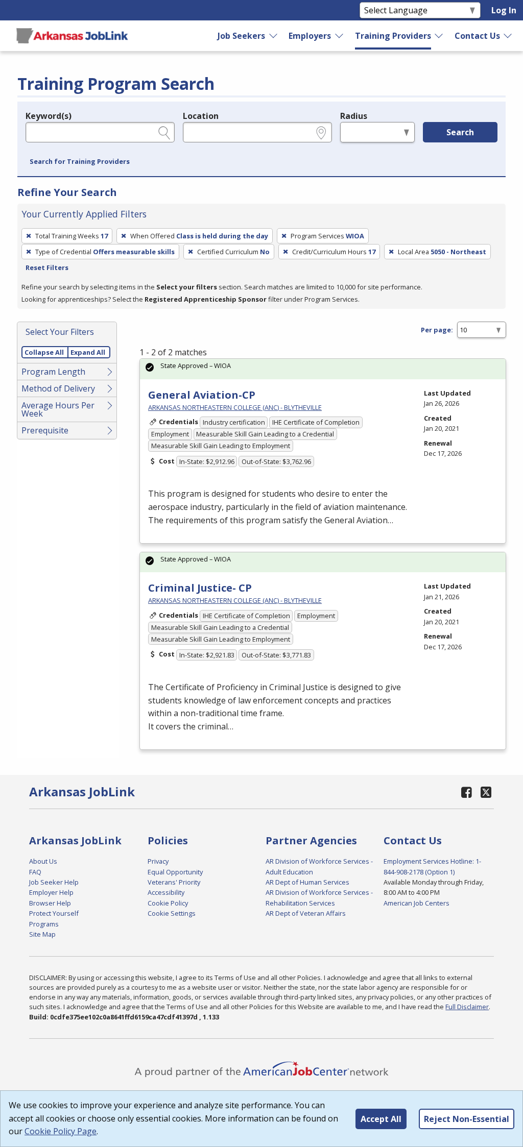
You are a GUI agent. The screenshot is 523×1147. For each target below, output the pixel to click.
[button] (80, 162)
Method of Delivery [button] (58, 388)
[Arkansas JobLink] (72, 35)
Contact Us (477, 35)
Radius (353, 115)
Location (201, 115)
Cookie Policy (168, 903)
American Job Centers (416, 903)
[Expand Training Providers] (439, 35)
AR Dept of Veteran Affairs (306, 913)
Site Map (42, 934)
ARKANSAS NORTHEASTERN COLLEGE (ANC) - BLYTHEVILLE (235, 407)
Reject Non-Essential (466, 1119)
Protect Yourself (54, 913)
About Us (43, 861)
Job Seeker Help (54, 882)
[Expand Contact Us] (508, 35)
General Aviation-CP (201, 395)
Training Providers (393, 35)
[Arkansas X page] (486, 792)
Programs (44, 924)
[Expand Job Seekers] (274, 35)
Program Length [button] (53, 371)
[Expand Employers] (339, 35)
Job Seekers (241, 35)
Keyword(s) (49, 115)
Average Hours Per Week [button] (57, 409)
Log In (503, 10)
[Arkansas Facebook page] (466, 792)
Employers (310, 35)
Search (460, 132)
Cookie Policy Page (61, 1131)
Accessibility (166, 892)
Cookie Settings (172, 913)
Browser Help (50, 903)
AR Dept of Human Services (307, 882)
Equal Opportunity (175, 871)
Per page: (437, 329)
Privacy (158, 861)
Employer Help (51, 892)
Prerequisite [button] (44, 430)
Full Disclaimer (467, 1006)
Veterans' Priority (174, 882)
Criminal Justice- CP (200, 588)
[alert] (323, 369)
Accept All (381, 1119)
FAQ (35, 871)
